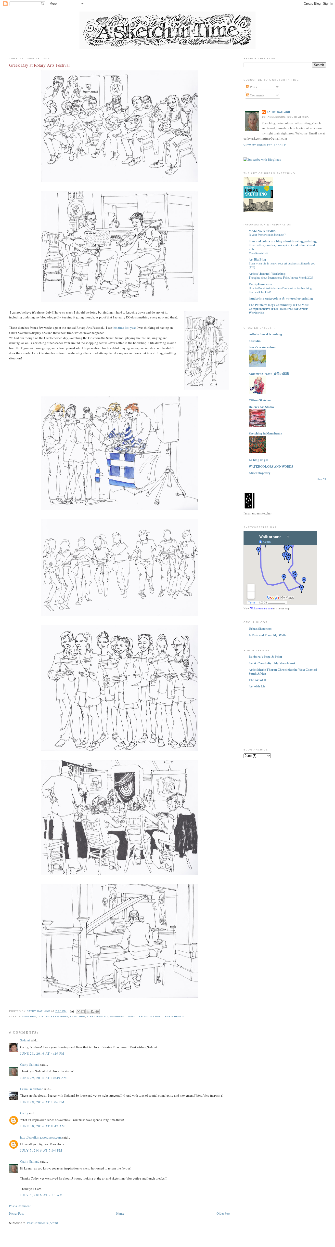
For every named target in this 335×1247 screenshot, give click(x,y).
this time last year (125, 327)
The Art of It (257, 679)
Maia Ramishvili (258, 253)
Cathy (24, 1113)
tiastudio (255, 340)
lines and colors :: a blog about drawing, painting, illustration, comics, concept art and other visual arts (283, 245)
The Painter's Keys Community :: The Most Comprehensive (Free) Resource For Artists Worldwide (279, 308)
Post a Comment (20, 1206)
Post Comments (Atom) (42, 1223)
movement (118, 1016)
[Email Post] (71, 1011)
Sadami (25, 1040)
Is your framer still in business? (267, 234)
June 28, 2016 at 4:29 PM (42, 1053)
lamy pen (77, 1016)
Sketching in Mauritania (265, 433)
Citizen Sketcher (260, 400)
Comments (256, 95)
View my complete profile (265, 145)
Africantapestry (260, 472)
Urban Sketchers (260, 628)
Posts (253, 87)
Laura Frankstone (31, 1089)
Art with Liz (257, 686)
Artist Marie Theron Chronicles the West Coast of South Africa (283, 671)
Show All (321, 479)
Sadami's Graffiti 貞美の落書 (269, 373)
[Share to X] (87, 1011)
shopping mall (151, 1016)
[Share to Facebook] (92, 1011)
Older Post (223, 1213)
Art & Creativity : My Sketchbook (272, 663)
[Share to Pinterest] (97, 1011)
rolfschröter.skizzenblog (265, 334)
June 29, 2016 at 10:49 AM (43, 1078)
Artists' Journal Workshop (267, 273)
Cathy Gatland (29, 1064)
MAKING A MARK (262, 230)
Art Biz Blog (257, 259)
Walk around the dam (261, 608)
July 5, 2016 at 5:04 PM (41, 1150)
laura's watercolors (262, 347)
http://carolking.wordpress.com (41, 1137)
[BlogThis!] (83, 1011)
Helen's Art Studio (261, 406)
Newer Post (16, 1213)
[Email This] (78, 1011)
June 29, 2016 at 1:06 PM (42, 1102)
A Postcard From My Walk (267, 634)
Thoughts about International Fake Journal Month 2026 (281, 277)
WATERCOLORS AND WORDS (271, 466)
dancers (29, 1016)
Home (120, 1213)
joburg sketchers (53, 1016)
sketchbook (174, 1016)
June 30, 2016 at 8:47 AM (42, 1126)
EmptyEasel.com (260, 284)
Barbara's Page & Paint (265, 656)
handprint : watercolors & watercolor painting (281, 298)
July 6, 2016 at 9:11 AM (41, 1195)
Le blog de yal (258, 459)
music (132, 1016)
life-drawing (97, 1016)
